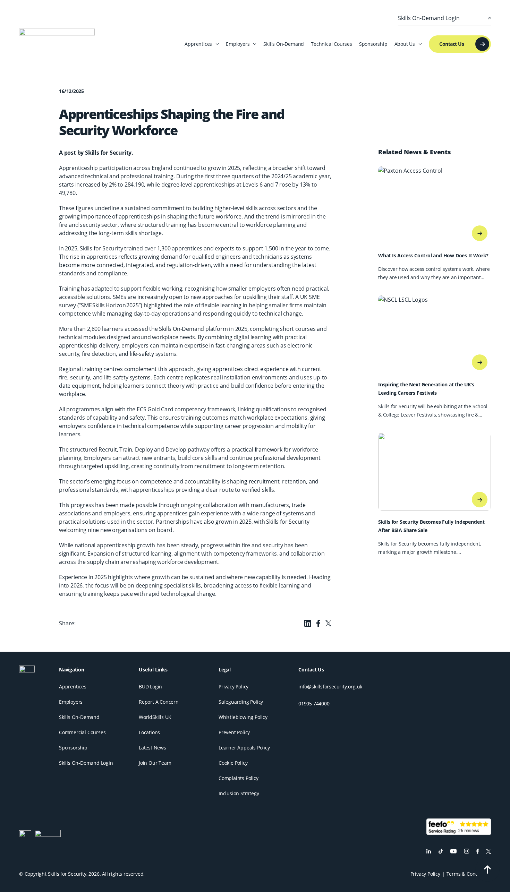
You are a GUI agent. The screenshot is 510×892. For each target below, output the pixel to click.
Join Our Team (155, 763)
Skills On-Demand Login (86, 763)
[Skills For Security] (35, 673)
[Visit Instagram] (466, 851)
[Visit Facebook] (477, 851)
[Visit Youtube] (453, 851)
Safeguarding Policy (241, 701)
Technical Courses (331, 44)
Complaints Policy (238, 778)
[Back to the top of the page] (487, 869)
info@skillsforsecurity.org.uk (330, 686)
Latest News (152, 747)
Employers (71, 701)
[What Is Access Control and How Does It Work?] (479, 233)
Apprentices (72, 686)
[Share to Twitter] (328, 623)
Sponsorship (373, 44)
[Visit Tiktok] (440, 851)
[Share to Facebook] (318, 623)
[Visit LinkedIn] (428, 851)
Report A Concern (159, 701)
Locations (149, 732)
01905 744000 (314, 703)
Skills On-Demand (283, 44)
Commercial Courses (82, 732)
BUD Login (150, 686)
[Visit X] (488, 851)
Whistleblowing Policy (243, 717)
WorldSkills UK (155, 717)
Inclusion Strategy (239, 793)
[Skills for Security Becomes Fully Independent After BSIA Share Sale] (479, 499)
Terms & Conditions (469, 873)
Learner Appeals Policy (244, 747)
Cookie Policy (233, 763)
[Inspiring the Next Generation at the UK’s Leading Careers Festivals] (479, 362)
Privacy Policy (233, 686)
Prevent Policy (234, 732)
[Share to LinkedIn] (307, 623)
